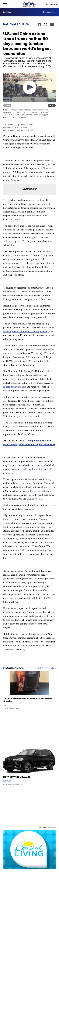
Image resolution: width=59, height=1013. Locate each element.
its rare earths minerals (14, 386)
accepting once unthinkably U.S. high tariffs (25, 331)
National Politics (16, 24)
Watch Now (51, 4)
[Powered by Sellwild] (52, 828)
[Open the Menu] (4, 4)
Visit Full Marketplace (47, 668)
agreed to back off (43, 490)
